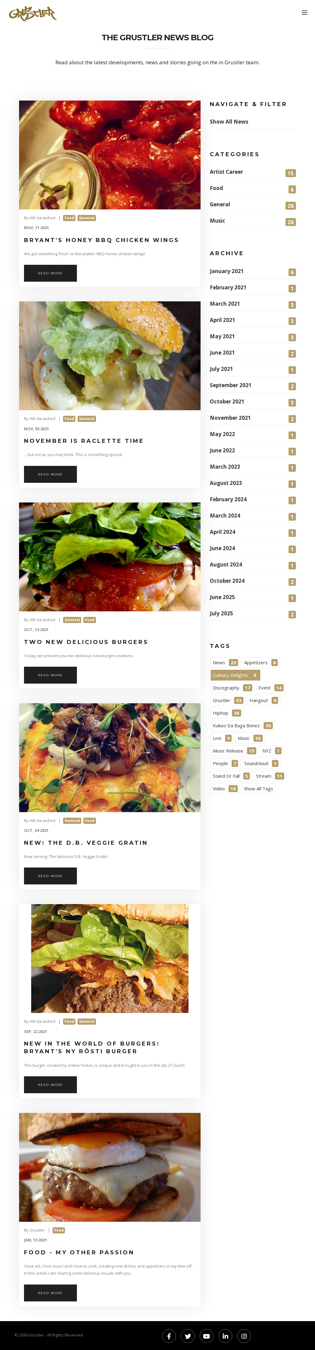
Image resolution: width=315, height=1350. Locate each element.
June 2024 (252, 549)
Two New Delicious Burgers (86, 642)
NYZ (271, 751)
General (252, 205)
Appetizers (260, 662)
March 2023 (252, 467)
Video (224, 788)
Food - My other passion (79, 1252)
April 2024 (252, 532)
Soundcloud (260, 763)
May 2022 (252, 435)
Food (252, 189)
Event (270, 688)
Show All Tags (258, 788)
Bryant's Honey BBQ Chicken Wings (101, 240)
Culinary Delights (234, 675)
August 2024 (252, 565)
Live (221, 738)
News (224, 662)
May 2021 (252, 337)
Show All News (229, 121)
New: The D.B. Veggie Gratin (86, 843)
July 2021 (252, 369)
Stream (269, 776)
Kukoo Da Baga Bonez (242, 725)
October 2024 (252, 581)
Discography (231, 688)
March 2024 (252, 516)
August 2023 (252, 483)
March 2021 (252, 304)
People (224, 763)
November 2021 (252, 418)
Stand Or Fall (230, 776)
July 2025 (252, 614)
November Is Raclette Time (84, 441)
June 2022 (252, 451)
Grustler (227, 700)
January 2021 (252, 272)
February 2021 (252, 288)
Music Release (233, 751)
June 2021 (252, 353)
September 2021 (252, 386)
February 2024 (252, 500)
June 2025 (252, 598)
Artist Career (252, 172)
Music (252, 221)
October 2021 (252, 402)
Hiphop (226, 713)
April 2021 (252, 320)
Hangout (262, 700)
